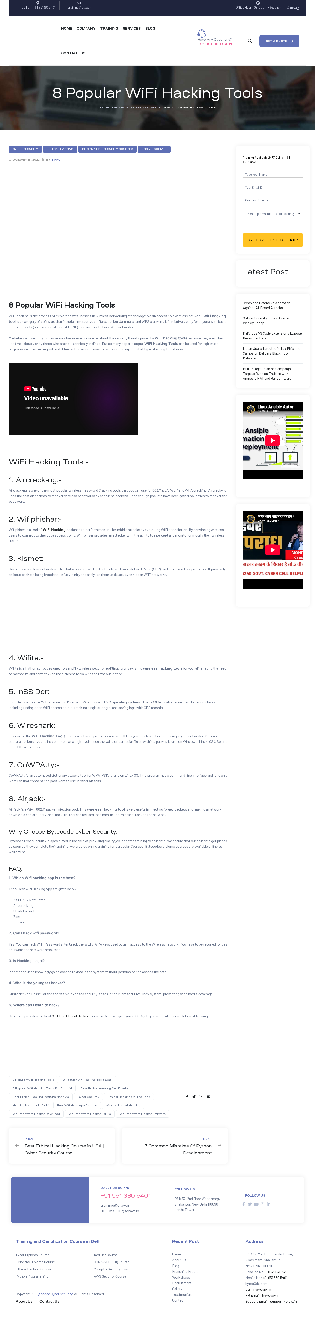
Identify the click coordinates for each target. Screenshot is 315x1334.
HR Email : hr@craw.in (262, 1295)
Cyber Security (88, 1096)
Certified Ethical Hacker (70, 1016)
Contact (178, 1300)
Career (177, 1254)
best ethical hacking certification (105, 1088)
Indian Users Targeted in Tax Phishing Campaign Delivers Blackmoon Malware (271, 353)
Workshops (181, 1277)
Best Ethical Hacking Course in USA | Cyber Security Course (62, 1146)
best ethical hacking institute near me (40, 1096)
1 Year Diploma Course (32, 1254)
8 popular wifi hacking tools (33, 1079)
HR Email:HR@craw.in (119, 1210)
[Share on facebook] (187, 1097)
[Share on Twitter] (194, 1097)
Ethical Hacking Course (33, 1269)
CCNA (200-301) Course (111, 1262)
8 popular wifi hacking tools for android (42, 1088)
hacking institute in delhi (30, 1105)
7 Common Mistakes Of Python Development (175, 1146)
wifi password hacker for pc (89, 1113)
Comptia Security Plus (111, 1269)
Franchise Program (187, 1271)
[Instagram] (297, 8)
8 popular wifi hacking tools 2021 (87, 1079)
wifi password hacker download (36, 1113)
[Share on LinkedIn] (201, 1097)
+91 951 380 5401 (215, 44)
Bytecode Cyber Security (53, 1294)
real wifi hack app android (77, 1105)
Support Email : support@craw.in (271, 1301)
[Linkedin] (269, 1204)
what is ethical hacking (123, 1105)
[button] (279, 41)
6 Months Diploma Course (35, 1262)
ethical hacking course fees (129, 1096)
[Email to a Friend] (208, 1097)
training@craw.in (115, 1205)
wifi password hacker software (142, 1113)
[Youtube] (256, 1204)
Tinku (55, 159)
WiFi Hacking (54, 529)
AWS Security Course (110, 1276)
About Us (179, 1260)
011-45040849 (276, 1272)
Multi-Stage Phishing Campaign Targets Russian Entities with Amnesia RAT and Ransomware (267, 373)
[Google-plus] (294, 8)
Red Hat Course (106, 1254)
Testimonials (182, 1294)
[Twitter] (291, 8)
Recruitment (182, 1283)
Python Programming (32, 1276)
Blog (175, 1265)
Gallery (177, 1288)
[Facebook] (288, 8)
